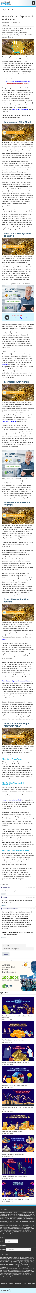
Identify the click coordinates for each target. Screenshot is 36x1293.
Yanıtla (3, 894)
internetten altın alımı (9, 421)
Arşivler (2, 1241)
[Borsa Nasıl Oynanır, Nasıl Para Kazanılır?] (18, 3)
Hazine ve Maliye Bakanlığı (11, 800)
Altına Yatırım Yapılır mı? (19, 318)
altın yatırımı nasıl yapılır (20, 109)
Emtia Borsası (5, 25)
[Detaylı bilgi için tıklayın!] (18, 463)
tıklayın (4, 639)
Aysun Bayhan (5, 22)
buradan (5, 364)
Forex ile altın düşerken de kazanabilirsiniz (16, 681)
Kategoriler (3, 1249)
